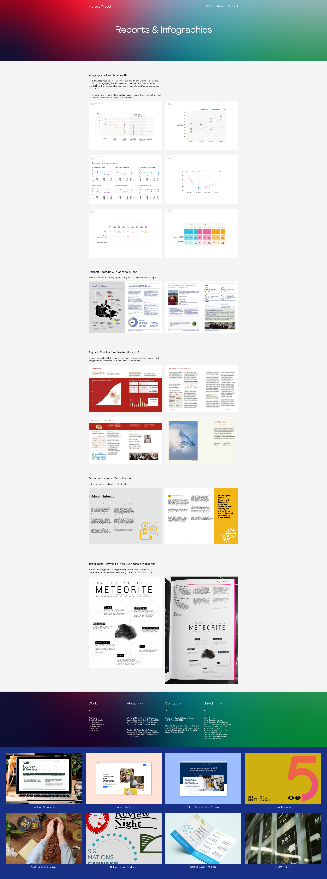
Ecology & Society (43, 807)
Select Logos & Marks (123, 867)
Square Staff (123, 807)
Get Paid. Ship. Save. (43, 867)
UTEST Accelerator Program (203, 807)
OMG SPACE (283, 867)
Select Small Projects (203, 867)
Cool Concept (283, 807)
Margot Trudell (100, 6)
